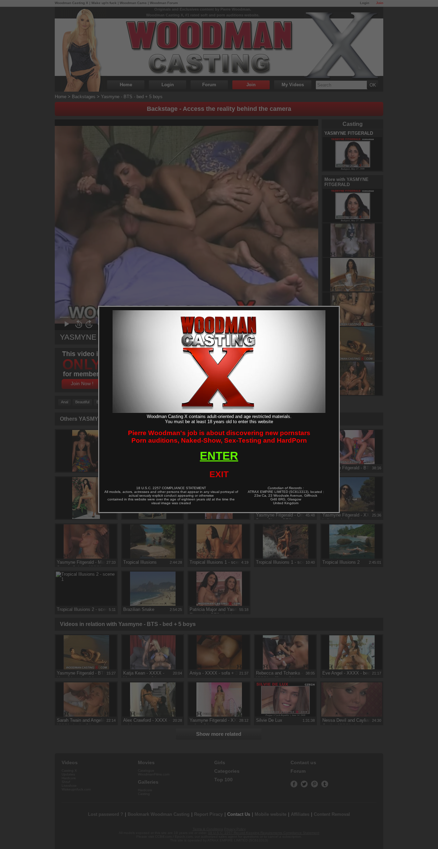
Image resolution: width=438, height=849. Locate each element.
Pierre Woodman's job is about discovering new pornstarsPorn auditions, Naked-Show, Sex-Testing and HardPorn (219, 436)
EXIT (219, 474)
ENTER (219, 455)
